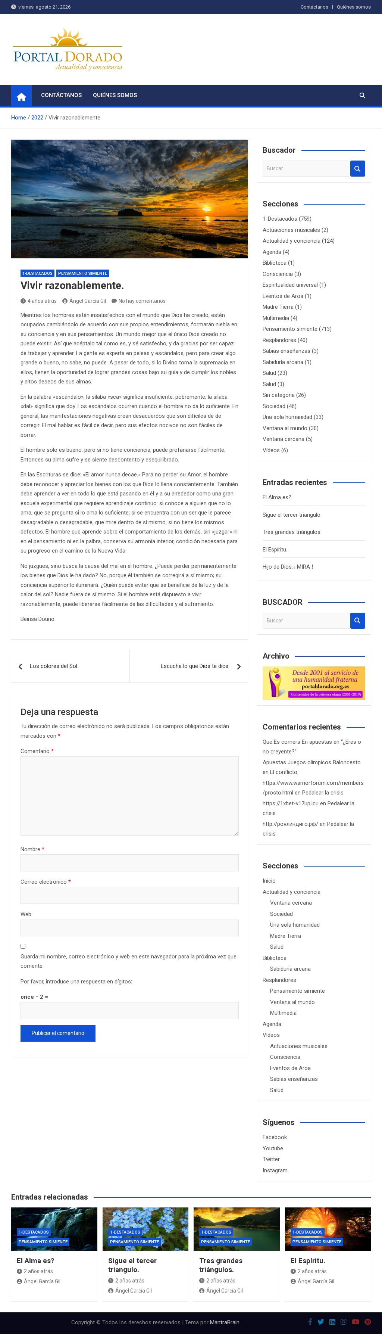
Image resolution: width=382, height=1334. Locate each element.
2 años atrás (38, 1271)
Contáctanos (314, 7)
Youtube (273, 1148)
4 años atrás (42, 301)
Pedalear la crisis (323, 792)
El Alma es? (277, 497)
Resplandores (279, 340)
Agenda (272, 252)
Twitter (271, 1159)
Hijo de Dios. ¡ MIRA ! (288, 566)
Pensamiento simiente (82, 273)
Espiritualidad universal (290, 285)
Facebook (275, 1137)
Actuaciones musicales (291, 230)
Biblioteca (274, 262)
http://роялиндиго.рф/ (290, 824)
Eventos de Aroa (283, 296)
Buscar (357, 169)
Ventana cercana (283, 439)
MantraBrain (224, 1322)
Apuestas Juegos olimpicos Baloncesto (312, 762)
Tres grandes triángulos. (292, 532)
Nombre (32, 849)
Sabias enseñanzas (286, 351)
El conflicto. (284, 772)
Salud (269, 373)
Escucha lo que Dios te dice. (195, 666)
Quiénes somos (354, 7)
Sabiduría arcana (283, 362)
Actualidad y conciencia (291, 240)
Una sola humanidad (287, 417)
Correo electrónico (46, 882)
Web (26, 914)
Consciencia (278, 274)
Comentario (37, 751)
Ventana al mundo (285, 428)
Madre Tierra (278, 307)
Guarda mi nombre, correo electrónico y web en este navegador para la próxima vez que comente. (129, 961)
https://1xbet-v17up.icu (291, 803)
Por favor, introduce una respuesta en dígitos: (76, 981)
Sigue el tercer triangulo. (292, 514)
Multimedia (276, 318)
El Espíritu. (275, 549)
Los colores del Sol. (54, 666)
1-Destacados (37, 273)
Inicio (269, 880)
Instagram (275, 1170)
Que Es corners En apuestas (297, 741)
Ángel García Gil (87, 301)
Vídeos (271, 450)
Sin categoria (279, 395)
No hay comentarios (142, 301)
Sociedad (274, 406)
